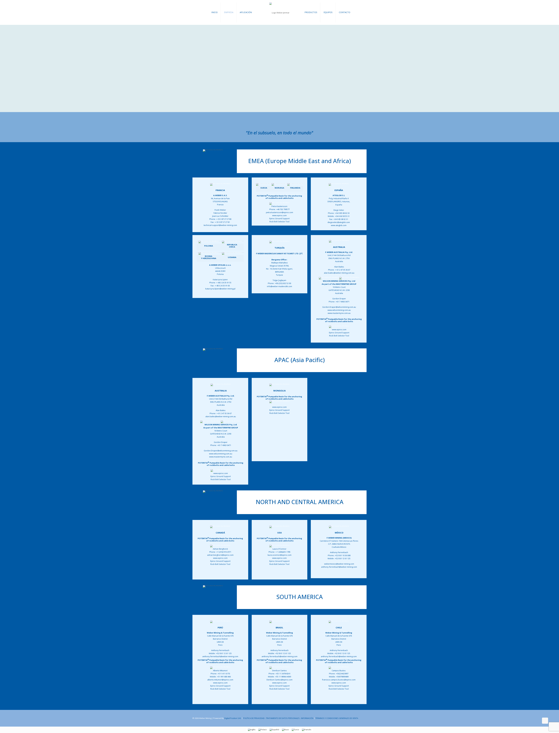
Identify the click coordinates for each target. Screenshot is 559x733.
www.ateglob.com (338, 225)
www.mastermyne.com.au (339, 313)
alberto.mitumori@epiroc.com (220, 679)
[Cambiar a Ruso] (285, 730)
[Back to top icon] (545, 721)
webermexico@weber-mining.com (339, 564)
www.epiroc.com (279, 215)
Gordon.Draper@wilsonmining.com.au (339, 307)
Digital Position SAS (232, 718)
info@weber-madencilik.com (279, 286)
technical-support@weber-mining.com (220, 225)
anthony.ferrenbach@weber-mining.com (339, 567)
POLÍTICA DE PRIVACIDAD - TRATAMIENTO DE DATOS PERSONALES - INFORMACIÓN (278, 718)
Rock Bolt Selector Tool (279, 221)
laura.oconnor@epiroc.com (279, 555)
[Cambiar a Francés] (306, 730)
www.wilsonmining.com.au (339, 310)
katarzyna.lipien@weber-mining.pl (220, 289)
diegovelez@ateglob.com (339, 222)
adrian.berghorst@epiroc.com (220, 555)
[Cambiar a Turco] (295, 730)
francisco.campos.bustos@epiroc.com (338, 679)
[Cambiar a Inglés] (251, 730)
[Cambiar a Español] (274, 730)
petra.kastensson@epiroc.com (279, 212)
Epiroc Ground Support (279, 218)
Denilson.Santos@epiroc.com (279, 679)
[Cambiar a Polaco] (262, 730)
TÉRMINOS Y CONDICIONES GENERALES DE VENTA (336, 718)
